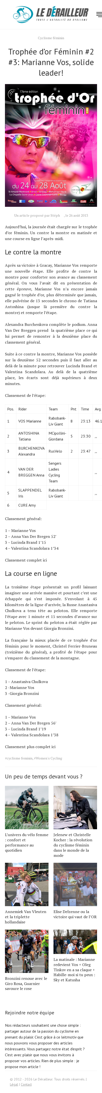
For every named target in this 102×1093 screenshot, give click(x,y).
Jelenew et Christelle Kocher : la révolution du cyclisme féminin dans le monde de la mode (72, 845)
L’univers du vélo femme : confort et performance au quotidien (26, 842)
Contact (26, 1084)
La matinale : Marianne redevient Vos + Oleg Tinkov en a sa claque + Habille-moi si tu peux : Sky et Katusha (74, 970)
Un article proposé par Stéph (37, 215)
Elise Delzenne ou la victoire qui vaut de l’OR (75, 914)
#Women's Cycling (48, 758)
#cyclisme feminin (18, 758)
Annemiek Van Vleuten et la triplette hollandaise (25, 917)
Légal (14, 1084)
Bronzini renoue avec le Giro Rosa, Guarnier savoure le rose (26, 983)
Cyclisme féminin (51, 37)
